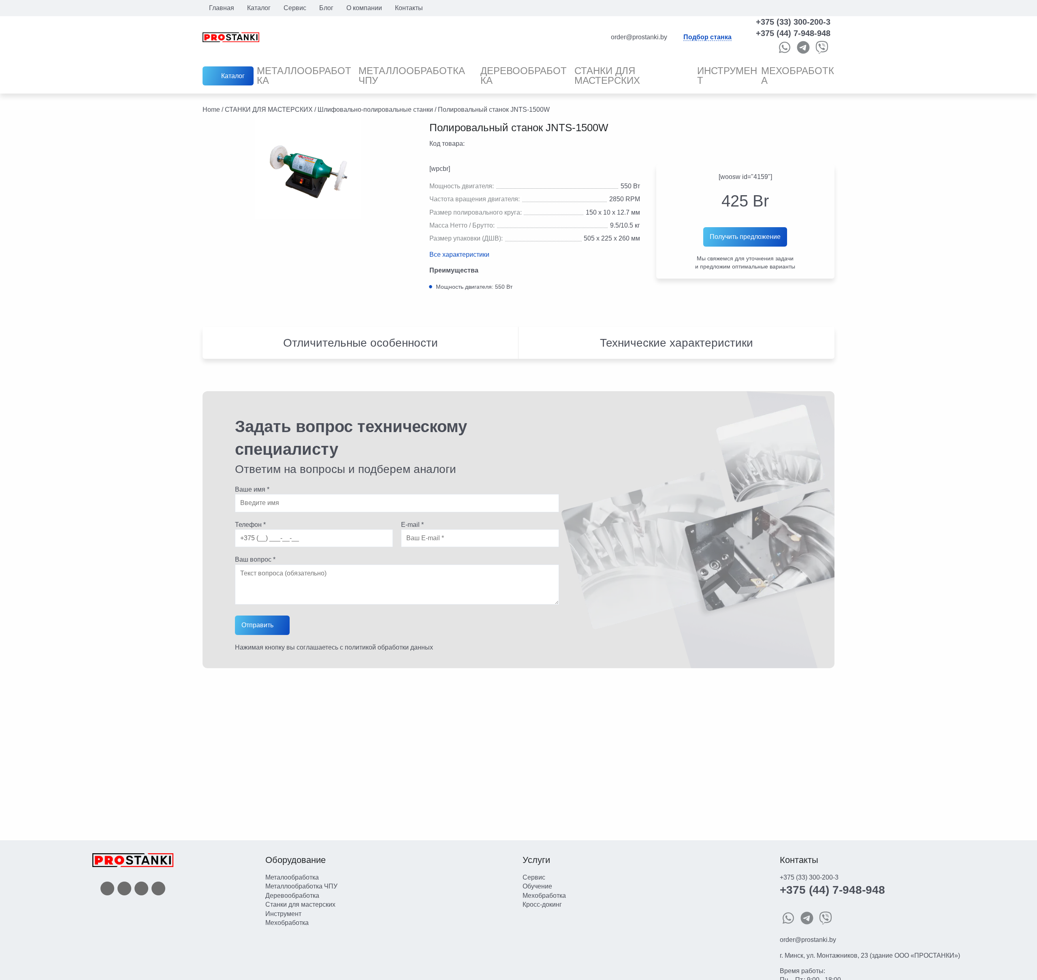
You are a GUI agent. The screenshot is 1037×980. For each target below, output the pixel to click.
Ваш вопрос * (255, 559)
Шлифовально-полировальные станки (375, 109)
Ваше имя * (252, 489)
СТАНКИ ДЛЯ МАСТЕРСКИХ (269, 109)
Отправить (257, 625)
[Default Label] (158, 888)
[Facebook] (107, 888)
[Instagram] (141, 888)
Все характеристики (459, 254)
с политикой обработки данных (386, 647)
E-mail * (412, 524)
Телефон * (250, 524)
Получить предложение (745, 236)
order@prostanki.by (808, 939)
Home (211, 109)
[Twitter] (124, 888)
